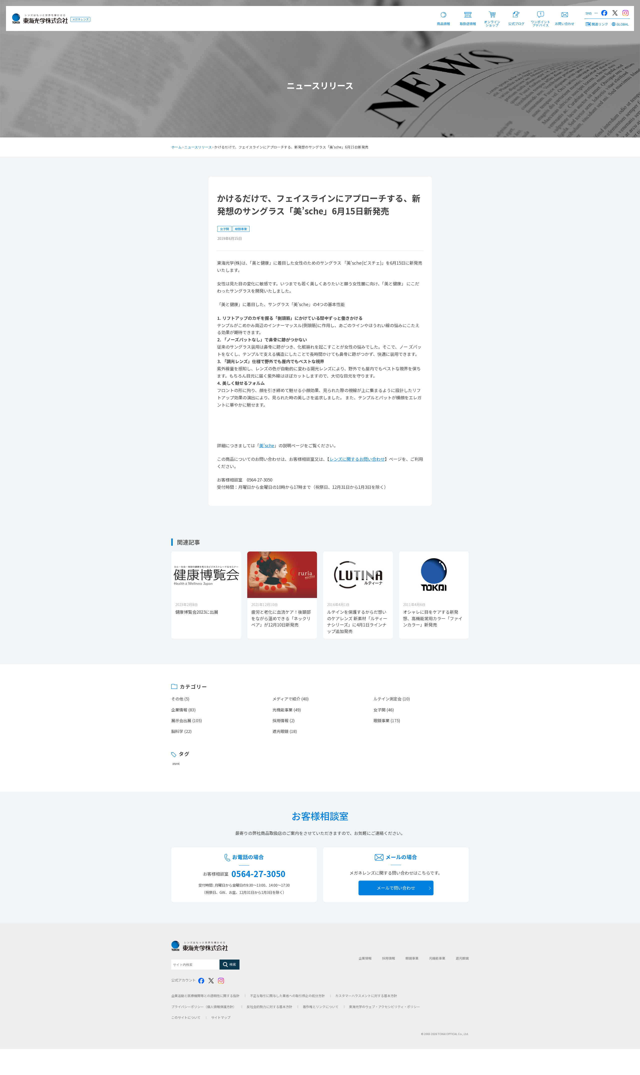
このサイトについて (185, 1017)
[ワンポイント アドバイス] (540, 11)
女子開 (224, 229)
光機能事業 (282, 710)
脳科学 (177, 731)
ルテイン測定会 (388, 699)
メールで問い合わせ (396, 888)
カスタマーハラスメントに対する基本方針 (366, 995)
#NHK (176, 764)
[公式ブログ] (516, 11)
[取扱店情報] (468, 11)
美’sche (266, 445)
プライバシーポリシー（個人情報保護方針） (203, 1006)
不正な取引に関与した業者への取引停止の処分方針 (287, 995)
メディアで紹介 (286, 699)
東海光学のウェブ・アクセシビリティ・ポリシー (384, 1006)
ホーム (176, 146)
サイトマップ (220, 1017)
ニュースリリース (198, 146)
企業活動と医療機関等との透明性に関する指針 (205, 995)
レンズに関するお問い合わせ (357, 459)
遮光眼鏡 (280, 731)
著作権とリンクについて (320, 1006)
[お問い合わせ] (565, 11)
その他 (177, 699)
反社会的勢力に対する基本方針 (269, 1006)
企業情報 (179, 710)
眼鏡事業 (241, 229)
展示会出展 (181, 720)
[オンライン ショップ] (492, 11)
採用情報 (280, 720)
